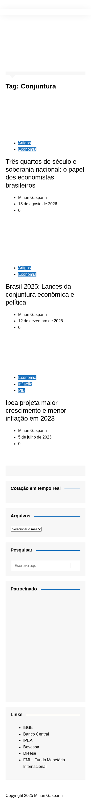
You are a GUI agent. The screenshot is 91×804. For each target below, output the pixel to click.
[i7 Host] (45, 645)
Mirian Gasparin (32, 197)
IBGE (28, 727)
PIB (21, 390)
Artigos (24, 143)
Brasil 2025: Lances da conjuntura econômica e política (40, 294)
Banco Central (36, 734)
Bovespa (31, 747)
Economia (27, 149)
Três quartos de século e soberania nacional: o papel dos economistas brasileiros (45, 173)
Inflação (25, 384)
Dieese (29, 753)
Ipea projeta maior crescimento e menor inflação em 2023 (36, 410)
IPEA (28, 740)
